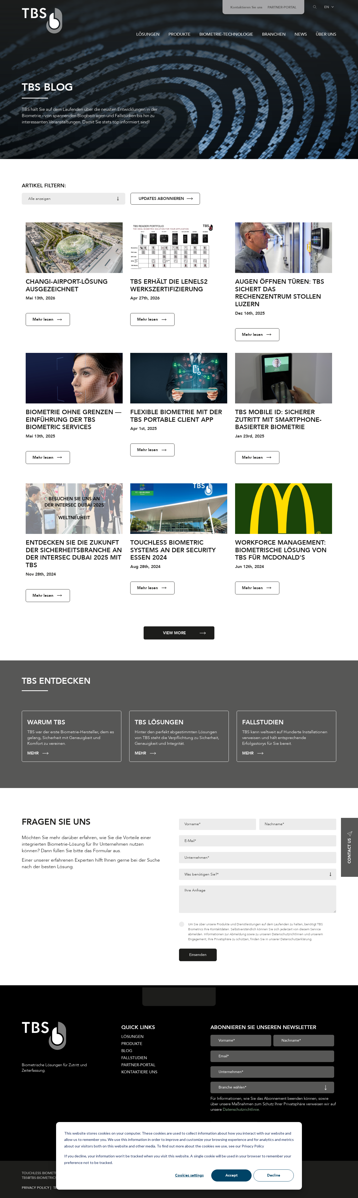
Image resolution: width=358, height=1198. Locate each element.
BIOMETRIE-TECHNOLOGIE (226, 34)
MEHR (33, 753)
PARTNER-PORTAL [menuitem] (282, 7)
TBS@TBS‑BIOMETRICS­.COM (44, 1177)
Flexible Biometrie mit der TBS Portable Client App (176, 416)
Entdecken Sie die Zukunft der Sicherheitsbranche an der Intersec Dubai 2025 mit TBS (74, 554)
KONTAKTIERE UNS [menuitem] (139, 1072)
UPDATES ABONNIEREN (161, 198)
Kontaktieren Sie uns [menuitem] (246, 7)
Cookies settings (189, 1175)
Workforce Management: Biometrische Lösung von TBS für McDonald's (281, 550)
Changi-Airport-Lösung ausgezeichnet (67, 285)
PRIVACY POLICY (36, 1187)
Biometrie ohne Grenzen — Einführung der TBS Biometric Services (73, 420)
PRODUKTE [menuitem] (131, 1043)
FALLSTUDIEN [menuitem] (134, 1057)
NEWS (301, 34)
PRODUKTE (180, 34)
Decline (273, 1175)
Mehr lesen (42, 319)
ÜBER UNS (326, 34)
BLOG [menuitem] (126, 1050)
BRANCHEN (274, 34)
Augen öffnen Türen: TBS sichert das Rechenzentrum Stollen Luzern (279, 293)
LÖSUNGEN (148, 34)
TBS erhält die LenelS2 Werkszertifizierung (169, 285)
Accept (231, 1175)
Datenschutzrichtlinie (241, 1109)
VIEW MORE (174, 633)
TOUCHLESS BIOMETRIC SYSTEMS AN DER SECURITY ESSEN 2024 (173, 550)
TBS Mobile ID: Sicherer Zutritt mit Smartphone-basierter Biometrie (278, 420)
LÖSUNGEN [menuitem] (132, 1036)
